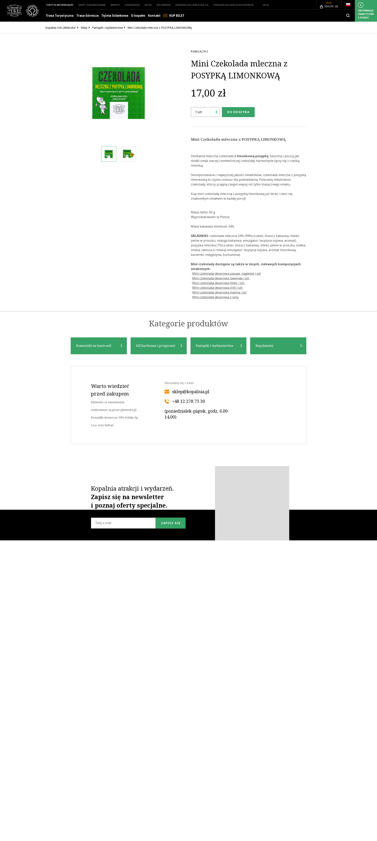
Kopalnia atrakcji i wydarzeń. (132, 497)
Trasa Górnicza (87, 15)
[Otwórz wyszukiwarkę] (348, 15)
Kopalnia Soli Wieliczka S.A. (192, 4)
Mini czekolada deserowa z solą (215, 297)
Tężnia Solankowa (114, 15)
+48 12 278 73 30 (188, 401)
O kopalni (138, 15)
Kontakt (154, 15)
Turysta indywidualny (59, 4)
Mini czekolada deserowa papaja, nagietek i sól (226, 273)
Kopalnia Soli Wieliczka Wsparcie (233, 4)
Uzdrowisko (132, 4)
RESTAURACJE (164, 4)
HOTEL (148, 4)
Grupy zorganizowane (92, 4)
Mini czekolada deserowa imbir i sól (218, 283)
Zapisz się (170, 523)
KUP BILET (176, 15)
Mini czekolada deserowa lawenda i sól (221, 278)
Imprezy (115, 4)
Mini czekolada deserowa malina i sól (219, 292)
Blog (266, 4)
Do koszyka (238, 112)
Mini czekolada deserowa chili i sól (217, 287)
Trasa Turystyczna (59, 15)
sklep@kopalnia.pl (190, 392)
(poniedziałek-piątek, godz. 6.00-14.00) (197, 414)
